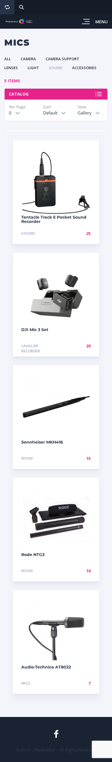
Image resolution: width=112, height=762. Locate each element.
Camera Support (62, 58)
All (7, 58)
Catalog (18, 94)
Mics (25, 683)
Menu (101, 21)
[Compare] (7, 7)
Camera (28, 58)
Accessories (84, 67)
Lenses (11, 67)
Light (33, 67)
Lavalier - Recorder (30, 348)
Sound (55, 67)
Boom (27, 458)
